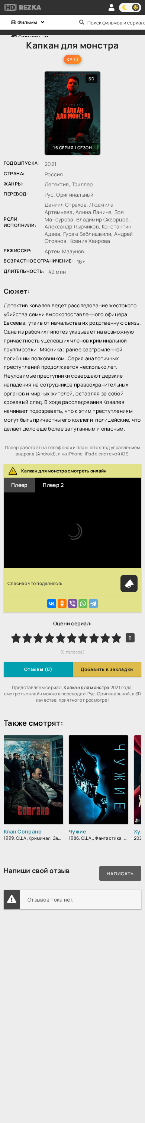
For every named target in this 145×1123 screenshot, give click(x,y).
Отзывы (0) (38, 669)
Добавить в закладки (107, 669)
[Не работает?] (129, 583)
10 (116, 638)
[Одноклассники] (62, 603)
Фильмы (26, 22)
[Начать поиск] (81, 22)
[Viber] (72, 603)
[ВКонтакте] (51, 603)
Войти (111, 7)
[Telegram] (93, 603)
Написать (120, 873)
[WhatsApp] (82, 603)
